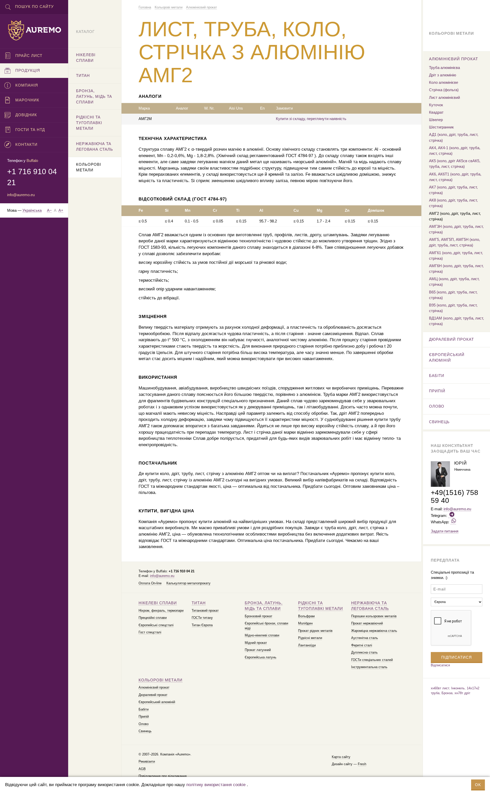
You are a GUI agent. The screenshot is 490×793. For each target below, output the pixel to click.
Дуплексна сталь (364, 652)
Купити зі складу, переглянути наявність (311, 118)
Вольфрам (306, 616)
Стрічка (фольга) (444, 90)
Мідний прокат (256, 643)
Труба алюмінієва (444, 67)
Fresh (362, 764)
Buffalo (32, 160)
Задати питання (444, 531)
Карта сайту (341, 757)
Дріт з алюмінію (442, 75)
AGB (142, 769)
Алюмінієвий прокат (154, 687)
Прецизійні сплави (153, 618)
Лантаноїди (307, 645)
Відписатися (440, 665)
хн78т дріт (462, 693)
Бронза (447, 693)
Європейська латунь (260, 657)
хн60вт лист (440, 688)
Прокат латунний (258, 650)
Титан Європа (202, 625)
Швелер (436, 119)
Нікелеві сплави (158, 603)
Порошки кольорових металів (374, 616)
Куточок (436, 105)
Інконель (458, 688)
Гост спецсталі (150, 632)
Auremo (34, 30)
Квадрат (436, 112)
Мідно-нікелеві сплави (262, 635)
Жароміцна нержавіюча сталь (374, 631)
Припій (144, 716)
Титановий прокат (205, 610)
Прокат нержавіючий (367, 623)
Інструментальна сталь (369, 667)
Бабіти (144, 709)
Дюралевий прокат (153, 695)
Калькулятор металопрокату (188, 583)
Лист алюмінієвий (444, 97)
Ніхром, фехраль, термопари (161, 610)
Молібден (305, 623)
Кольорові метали (160, 680)
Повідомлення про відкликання (163, 776)
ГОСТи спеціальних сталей (372, 660)
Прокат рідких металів (315, 631)
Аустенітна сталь (364, 638)
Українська (32, 210)
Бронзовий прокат (258, 616)
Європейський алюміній (157, 702)
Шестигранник (441, 127)
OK (478, 785)
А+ (60, 210)
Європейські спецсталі (156, 625)
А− (49, 210)
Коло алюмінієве (443, 82)
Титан (199, 603)
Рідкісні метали (310, 638)
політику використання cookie (216, 784)
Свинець (145, 731)
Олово (144, 724)
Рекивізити (147, 761)
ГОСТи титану (202, 618)
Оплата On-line (150, 583)
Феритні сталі (361, 645)
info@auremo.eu (162, 576)
